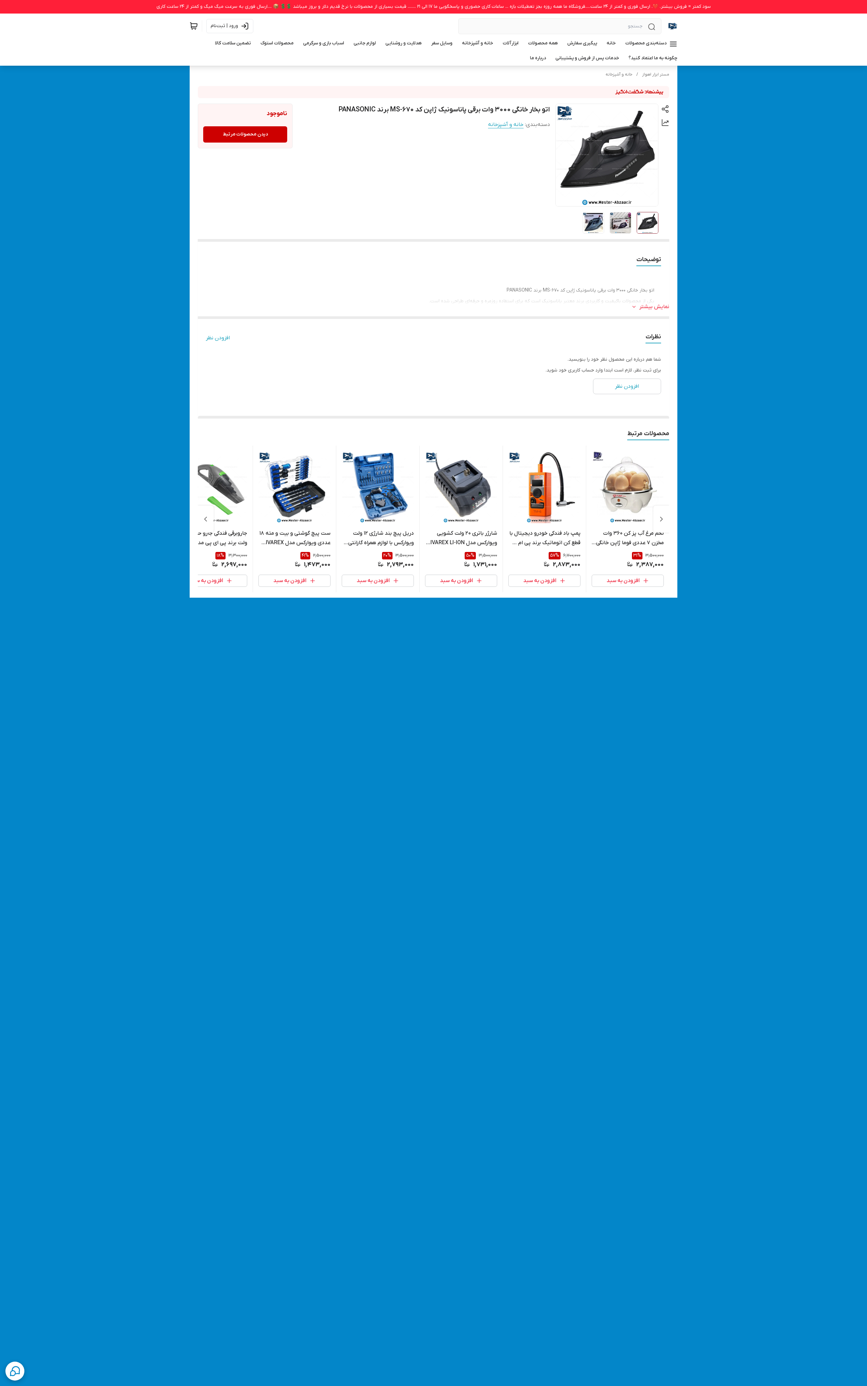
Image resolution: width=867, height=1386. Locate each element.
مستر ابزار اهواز (655, 74)
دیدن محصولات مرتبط (245, 134)
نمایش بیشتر (654, 306)
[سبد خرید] (194, 26)
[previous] (661, 519)
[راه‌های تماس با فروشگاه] (14, 1371)
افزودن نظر (218, 338)
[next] (205, 519)
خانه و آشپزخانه (619, 74)
